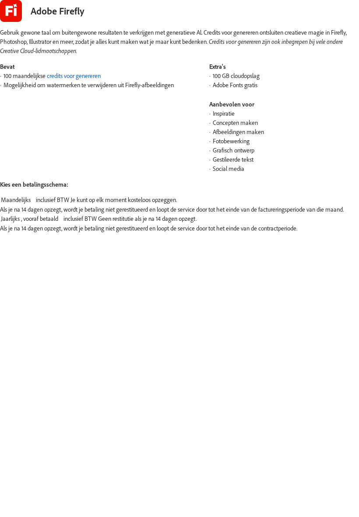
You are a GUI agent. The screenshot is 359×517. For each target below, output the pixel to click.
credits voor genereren (74, 76)
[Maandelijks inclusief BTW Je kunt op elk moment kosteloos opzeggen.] (179, 200)
